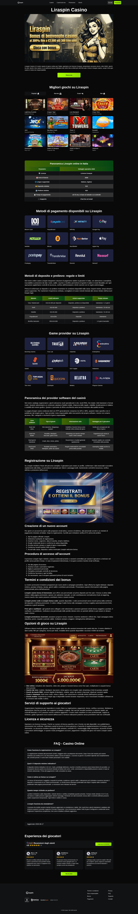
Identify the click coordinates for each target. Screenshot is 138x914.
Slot (101, 93)
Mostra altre (69, 873)
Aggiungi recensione (103, 844)
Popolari (34, 93)
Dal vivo (56, 93)
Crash (79, 93)
